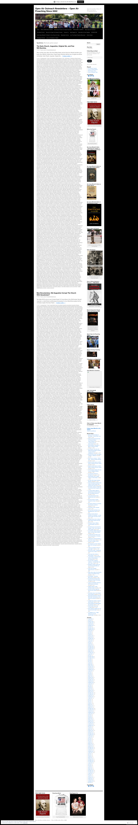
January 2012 (90, 769)
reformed (60, 221)
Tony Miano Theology (48, 380)
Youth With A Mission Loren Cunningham (69, 286)
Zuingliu (44, 287)
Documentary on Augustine (69, 107)
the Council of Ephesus (77, 242)
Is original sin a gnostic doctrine (73, 146)
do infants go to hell (76, 106)
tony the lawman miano (62, 407)
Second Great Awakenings (60, 229)
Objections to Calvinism (45, 201)
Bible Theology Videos (92, 70)
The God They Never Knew (76, 328)
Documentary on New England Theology (54, 539)
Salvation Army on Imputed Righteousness (48, 226)
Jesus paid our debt (72, 160)
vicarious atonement (67, 271)
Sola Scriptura (60, 453)
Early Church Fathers (64, 116)
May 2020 (90, 661)
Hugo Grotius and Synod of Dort (61, 443)
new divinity (47, 197)
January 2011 (90, 778)
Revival (62, 223)
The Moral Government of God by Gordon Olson (72, 251)
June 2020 (90, 660)
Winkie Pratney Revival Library (51, 377)
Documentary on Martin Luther (42, 111)
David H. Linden (68, 97)
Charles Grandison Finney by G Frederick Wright (71, 478)
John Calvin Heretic (49, 164)
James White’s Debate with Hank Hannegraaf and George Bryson (54, 151)
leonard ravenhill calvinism (47, 181)
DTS (51, 116)
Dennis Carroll (55, 98)
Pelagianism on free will (67, 208)
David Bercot (55, 97)
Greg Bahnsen (58, 324)
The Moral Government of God (56, 251)
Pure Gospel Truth (55, 217)
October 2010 (90, 779)
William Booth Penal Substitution (62, 284)
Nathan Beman (49, 195)
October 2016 (90, 711)
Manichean (39, 186)
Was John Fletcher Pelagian (42, 458)
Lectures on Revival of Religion (46, 179)
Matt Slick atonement (71, 189)
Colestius (73, 94)
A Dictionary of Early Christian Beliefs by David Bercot (56, 59)
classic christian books (45, 94)
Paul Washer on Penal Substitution (43, 208)
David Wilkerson (66, 390)
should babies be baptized (46, 232)
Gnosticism (72, 127)
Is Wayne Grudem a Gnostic (52, 150)
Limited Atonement (53, 182)
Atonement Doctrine (50, 70)
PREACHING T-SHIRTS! (78, 29)
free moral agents (72, 462)
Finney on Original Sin (57, 121)
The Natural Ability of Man (42, 252)
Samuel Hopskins (59, 228)
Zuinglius (42, 499)
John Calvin (60, 163)
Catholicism (60, 84)
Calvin (80, 79)
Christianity (39, 93)
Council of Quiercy (54, 96)
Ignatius (78, 138)
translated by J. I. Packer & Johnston (63, 269)
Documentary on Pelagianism (46, 112)
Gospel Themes (72, 128)
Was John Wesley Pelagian (49, 276)
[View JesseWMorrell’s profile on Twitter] (90, 75)
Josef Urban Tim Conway (71, 172)
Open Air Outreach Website (93, 69)
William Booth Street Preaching (75, 284)
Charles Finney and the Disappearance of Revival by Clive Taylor (69, 521)
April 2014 (90, 742)
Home (38, 29)
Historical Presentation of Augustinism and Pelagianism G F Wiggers (64, 481)
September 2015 (91, 725)
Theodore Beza (48, 506)
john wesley (64, 167)
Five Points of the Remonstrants (47, 442)
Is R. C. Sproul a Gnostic (41, 149)
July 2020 (89, 659)
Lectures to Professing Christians (49, 180)
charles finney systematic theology (59, 85)
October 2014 (90, 735)
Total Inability (52, 269)
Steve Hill (65, 233)
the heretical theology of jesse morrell (44, 250)
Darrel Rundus (50, 97)
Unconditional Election (41, 271)
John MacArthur (61, 166)
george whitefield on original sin (56, 127)
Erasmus (76, 119)
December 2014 (91, 733)
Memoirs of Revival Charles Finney (62, 477)
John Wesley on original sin (73, 464)
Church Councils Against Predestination (63, 93)
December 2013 (91, 747)
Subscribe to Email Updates (84, 32)
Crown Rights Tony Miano (42, 97)
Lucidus (46, 184)
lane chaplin (42, 176)
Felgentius (41, 121)
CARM (74, 80)
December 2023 (91, 638)
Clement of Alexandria (54, 94)
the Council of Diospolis (68, 242)
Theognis (41, 267)
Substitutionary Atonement (42, 236)
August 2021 (90, 653)
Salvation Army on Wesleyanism (49, 228)
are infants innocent (66, 66)
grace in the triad (66, 132)
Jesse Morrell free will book (47, 154)
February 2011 (90, 777)
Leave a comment (50, 287)
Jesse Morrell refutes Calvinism (48, 159)
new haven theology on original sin (71, 198)
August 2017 (90, 698)
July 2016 (89, 714)
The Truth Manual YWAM (70, 261)
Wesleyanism (44, 280)
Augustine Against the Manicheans (43, 71)
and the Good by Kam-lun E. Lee (70, 493)
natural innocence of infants (51, 467)
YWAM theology (40, 287)
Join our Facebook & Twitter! (52, 37)
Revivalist (70, 223)
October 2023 (90, 639)
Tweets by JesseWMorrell (91, 430)
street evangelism (70, 233)
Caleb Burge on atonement (73, 79)
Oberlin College (74, 199)
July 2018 (89, 685)
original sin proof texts (70, 206)
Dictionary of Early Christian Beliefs (65, 98)
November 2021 (91, 652)
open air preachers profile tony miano (63, 414)
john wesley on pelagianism (51, 168)
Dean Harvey (43, 98)
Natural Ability (74, 195)
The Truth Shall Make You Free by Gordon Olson (61, 263)
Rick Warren (42, 224)
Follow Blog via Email (92, 51)
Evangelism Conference (46, 120)
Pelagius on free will (52, 211)
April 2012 (90, 766)
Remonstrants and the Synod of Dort (53, 223)
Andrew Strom (46, 64)
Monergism (52, 194)
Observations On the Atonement (93, 507)
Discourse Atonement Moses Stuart (66, 103)
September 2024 (91, 629)
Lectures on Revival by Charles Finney (62, 177)
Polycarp (76, 214)
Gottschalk (45, 129)
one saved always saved (75, 203)
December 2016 (91, 708)
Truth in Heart (73, 269)
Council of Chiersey (47, 96)
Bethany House (62, 75)
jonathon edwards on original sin (43, 465)
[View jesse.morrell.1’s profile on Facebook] (88, 75)
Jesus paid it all (65, 160)
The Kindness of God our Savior (58, 250)
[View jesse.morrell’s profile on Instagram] (91, 786)
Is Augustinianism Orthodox (44, 141)
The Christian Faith (74, 241)
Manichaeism (79, 185)
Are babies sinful (77, 64)
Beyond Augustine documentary (43, 338)
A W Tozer (70, 59)
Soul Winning (43, 233)
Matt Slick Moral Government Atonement (44, 190)
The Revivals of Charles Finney (46, 258)
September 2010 (91, 781)
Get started (80, 1)
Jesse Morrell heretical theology (76, 154)
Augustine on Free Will (41, 72)
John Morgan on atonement (52, 167)
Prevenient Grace (51, 216)
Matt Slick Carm (78, 189)
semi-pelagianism (75, 229)
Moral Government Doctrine (66, 194)
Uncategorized (43, 58)
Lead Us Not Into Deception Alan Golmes (62, 176)
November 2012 (91, 761)
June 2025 (90, 626)
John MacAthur (67, 166)
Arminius (80, 67)
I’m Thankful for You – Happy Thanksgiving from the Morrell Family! (93, 614)
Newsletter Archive (65, 35)
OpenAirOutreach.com (51, 49)
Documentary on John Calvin (72, 110)
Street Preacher (78, 233)
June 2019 (90, 673)
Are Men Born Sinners (44, 67)
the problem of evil (44, 256)
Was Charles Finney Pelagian (57, 274)
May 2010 (90, 782)
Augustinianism (53, 73)
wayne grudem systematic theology (43, 534)
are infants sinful (73, 66)
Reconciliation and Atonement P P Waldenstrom (61, 220)
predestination (48, 215)
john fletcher (68, 164)
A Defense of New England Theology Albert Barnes (66, 480)
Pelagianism (59, 208)
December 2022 (91, 646)
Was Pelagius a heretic (45, 277)
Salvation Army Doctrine (65, 224)
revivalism (66, 223)
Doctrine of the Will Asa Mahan (43, 107)
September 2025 (91, 625)
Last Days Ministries (49, 176)
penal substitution (49, 212)
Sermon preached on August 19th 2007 (47, 230)
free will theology (53, 124)
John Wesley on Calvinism (72, 167)
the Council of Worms (56, 243)
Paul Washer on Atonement (76, 207)
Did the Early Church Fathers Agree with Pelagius (60, 436)
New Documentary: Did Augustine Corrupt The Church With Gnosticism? (56, 294)
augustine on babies (76, 71)
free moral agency (67, 123)
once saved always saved (65, 203)
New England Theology (54, 197)
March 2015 (90, 729)
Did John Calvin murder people (51, 102)
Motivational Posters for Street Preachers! (63, 29)
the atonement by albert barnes (71, 344)
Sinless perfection (67, 232)
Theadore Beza (75, 265)
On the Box (74, 202)
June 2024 (90, 631)
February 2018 (90, 690)
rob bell (52, 224)
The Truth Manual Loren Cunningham (50, 476)
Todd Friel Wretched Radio (56, 268)
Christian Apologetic (72, 89)
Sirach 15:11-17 (75, 232)
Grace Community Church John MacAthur (54, 132)
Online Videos (90, 35)
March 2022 (90, 650)
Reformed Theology (70, 318)
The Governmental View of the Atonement (54, 249)
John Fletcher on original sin (76, 164)
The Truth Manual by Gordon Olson (60, 260)
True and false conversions (71, 394)
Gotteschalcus (39, 129)
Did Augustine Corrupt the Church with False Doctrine (51, 99)
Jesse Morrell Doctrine (60, 153)
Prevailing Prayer (44, 216)
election (64, 119)
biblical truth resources (49, 76)
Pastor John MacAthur (60, 207)
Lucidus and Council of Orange (54, 184)
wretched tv (51, 390)
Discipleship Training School (53, 103)
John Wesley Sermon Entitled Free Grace (70, 504)
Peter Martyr (41, 214)
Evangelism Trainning (55, 120)
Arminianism (51, 67)
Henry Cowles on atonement (61, 362)
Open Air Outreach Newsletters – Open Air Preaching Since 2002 (57, 10)
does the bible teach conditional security (70, 114)
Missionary (39, 194)
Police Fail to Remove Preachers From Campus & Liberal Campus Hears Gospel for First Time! (94, 484)
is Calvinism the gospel (53, 143)
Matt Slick (64, 189)
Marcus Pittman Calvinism (59, 186)
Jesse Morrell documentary (70, 153)
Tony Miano (73, 268)
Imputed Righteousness (41, 140)
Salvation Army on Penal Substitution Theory (65, 226)
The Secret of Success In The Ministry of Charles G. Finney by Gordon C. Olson (59, 259)
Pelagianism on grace (76, 208)
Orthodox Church (41, 207)
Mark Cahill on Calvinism (74, 186)
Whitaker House (51, 529)
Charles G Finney (57, 88)
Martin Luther (43, 189)
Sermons (72, 230)
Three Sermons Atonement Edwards (69, 267)
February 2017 (90, 705)
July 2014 (89, 738)
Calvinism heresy (44, 80)
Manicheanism (44, 186)
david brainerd (61, 97)
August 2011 (90, 773)
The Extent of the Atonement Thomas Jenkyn (58, 246)
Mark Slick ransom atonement (60, 398)
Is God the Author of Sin (74, 143)
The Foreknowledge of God (72, 246)
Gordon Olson (66, 128)
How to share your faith (41, 137)
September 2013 (91, 751)
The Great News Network (77, 249)
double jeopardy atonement (73, 115)
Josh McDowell (52, 173)
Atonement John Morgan (70, 70)
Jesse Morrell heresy (57, 154)
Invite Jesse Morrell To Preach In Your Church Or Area (48, 35)
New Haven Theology (47, 198)
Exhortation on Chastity (69, 120)
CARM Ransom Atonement (66, 81)
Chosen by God (64, 89)
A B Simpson (67, 58)
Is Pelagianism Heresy (59, 147)
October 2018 (90, 681)
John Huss (39, 166)
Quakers (68, 217)
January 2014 (90, 746)
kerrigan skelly (76, 173)
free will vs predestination (62, 124)
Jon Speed (41, 169)
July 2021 (89, 655)
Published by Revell (47, 217)
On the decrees (56, 203)
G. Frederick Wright (76, 124)
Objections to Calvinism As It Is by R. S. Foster (59, 201)
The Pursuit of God (51, 256)
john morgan (43, 167)
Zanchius (61, 506)
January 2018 (90, 691)
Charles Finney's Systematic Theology (56, 86)
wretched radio (73, 316)
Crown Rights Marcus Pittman (76, 96)
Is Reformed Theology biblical (52, 149)
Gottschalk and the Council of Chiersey (69, 129)
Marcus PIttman (51, 186)
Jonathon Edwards (47, 169)
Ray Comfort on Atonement (46, 220)
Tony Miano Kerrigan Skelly (47, 395)
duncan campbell (55, 116)
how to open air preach (76, 136)
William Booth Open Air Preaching (49, 284)
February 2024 (90, 635)
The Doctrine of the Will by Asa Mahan (48, 353)
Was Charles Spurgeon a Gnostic (69, 274)
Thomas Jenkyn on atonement (56, 267)
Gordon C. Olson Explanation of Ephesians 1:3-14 (53, 128)
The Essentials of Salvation (55, 245)
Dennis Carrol (49, 98)
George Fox (77, 125)
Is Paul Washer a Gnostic (49, 147)
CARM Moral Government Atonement (44, 399)
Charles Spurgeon (57, 89)
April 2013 (90, 756)
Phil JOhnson (47, 214)
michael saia (71, 193)
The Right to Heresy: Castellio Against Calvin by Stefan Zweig (65, 258)
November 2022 (91, 647)
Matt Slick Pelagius (65, 190)
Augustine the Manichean (45, 73)
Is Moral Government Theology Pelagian (59, 146)
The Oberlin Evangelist (70, 370)
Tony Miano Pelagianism (56, 397)
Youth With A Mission (57, 286)
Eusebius (80, 119)
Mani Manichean (73, 185)
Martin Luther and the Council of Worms (54, 189)
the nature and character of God (67, 254)
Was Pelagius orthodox (54, 277)
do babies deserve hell (69, 410)
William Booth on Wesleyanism (56, 375)
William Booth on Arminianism (70, 281)
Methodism (54, 191)
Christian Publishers (69, 92)
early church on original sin (60, 118)
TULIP (80, 269)
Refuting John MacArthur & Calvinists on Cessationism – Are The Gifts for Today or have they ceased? (94, 515)
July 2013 (89, 753)
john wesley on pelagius (62, 168)
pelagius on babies (44, 211)
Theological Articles (41, 37)
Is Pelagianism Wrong (78, 147)
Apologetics (51, 64)
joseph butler (79, 172)
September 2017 (91, 696)
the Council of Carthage (48, 242)
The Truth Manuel (52, 329)
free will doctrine (46, 124)
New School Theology (66, 199)
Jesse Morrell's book (47, 160)
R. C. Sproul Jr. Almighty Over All (47, 219)
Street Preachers (40, 234)
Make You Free (64, 185)
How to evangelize (60, 136)
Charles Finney (66, 84)
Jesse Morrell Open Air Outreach (74, 155)
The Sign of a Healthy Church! (93, 541)
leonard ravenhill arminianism (75, 528)
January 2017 (90, 707)
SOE (79, 232)
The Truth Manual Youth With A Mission (57, 261)
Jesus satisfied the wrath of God (46, 162)
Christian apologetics (53, 90)
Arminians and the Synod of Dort (71, 67)
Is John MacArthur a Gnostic (49, 145)
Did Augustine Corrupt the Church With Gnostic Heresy (51, 101)
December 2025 (91, 622)
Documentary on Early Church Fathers (44, 110)
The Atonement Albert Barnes (72, 237)
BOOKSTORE (94, 32)
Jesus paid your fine (63, 363)
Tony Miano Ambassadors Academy (66, 416)
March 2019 (90, 676)
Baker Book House (66, 73)
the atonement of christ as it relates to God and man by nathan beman (58, 239)
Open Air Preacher (73, 204)
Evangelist (62, 120)
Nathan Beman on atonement (58, 195)
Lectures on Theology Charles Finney (47, 477)
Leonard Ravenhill (70, 180)
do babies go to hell (46, 106)
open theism (58, 206)
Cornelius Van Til (79, 94)
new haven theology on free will (57, 198)
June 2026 (90, 620)
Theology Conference (47, 394)
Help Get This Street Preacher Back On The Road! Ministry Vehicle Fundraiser (94, 440)
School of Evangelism (76, 228)
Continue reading (67, 56)
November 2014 (91, 734)
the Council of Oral (40, 243)
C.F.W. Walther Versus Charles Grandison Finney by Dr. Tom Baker (49, 79)
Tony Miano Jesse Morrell (58, 395)
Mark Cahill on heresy (58, 188)
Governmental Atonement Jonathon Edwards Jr (50, 131)
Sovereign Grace (49, 233)
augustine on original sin (59, 72)
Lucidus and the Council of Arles (67, 184)
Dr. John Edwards (76, 495)
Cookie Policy (25, 822)
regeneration (43, 223)
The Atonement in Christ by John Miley (55, 238)
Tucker (77, 269)
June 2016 (90, 716)
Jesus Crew (59, 160)
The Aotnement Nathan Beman (60, 237)
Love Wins (42, 184)
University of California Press (51, 271)
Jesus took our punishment (58, 162)
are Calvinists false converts (48, 66)
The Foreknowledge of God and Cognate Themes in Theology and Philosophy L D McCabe (58, 247)
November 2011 (91, 771)
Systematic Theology (78, 236)
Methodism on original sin (62, 191)
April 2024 (90, 634)
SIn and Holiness (55, 232)
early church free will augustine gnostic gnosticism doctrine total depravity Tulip (59, 307)
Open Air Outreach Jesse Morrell (63, 204)
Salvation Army (58, 224)
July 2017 (89, 699)
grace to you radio (73, 132)
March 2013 (90, 757)
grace (44, 132)
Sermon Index (76, 332)
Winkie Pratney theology (47, 286)
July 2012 (89, 764)
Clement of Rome (62, 94)
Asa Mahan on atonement (46, 68)
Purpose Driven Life (63, 217)
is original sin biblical (60, 463)
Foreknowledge (48, 123)
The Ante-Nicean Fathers (48, 237)
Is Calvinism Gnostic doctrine (59, 142)
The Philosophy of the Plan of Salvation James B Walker (50, 478)
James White (71, 150)
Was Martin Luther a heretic (76, 421)
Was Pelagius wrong (64, 277)
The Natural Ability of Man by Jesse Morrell (55, 252)
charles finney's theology (69, 86)
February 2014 (90, 744)
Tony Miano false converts (65, 419)
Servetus (76, 230)
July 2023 (89, 642)
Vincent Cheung (43, 272)
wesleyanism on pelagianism (64, 280)
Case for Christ (75, 81)
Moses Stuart (42, 195)
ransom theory (56, 219)
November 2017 (91, 694)
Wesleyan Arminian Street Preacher (69, 278)
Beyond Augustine (69, 75)
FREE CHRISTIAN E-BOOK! (47, 29)
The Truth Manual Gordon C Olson (73, 260)
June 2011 (90, 774)
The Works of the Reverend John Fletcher (63, 265)
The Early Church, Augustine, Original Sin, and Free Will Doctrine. (55, 47)
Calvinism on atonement (53, 80)
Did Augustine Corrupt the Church (63, 338)
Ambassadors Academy (47, 63)
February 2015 (90, 730)
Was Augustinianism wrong (45, 274)
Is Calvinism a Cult (63, 141)
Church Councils (52, 93)
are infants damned (58, 66)
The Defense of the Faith (72, 243)
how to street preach (50, 137)
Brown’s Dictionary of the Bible (61, 77)
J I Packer (60, 150)
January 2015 (90, 731)
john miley (72, 166)
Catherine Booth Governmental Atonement (59, 83)
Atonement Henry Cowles (60, 70)
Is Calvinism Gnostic (49, 142)
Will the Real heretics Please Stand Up (44, 542)
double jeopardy (64, 115)
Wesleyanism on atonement (53, 280)
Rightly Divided (48, 224)
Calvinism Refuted (61, 80)
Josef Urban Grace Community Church (64, 171)
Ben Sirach (56, 75)
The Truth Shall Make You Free (46, 263)
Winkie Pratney (49, 285)
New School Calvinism (45, 199)
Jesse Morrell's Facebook (92, 68)
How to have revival (68, 136)
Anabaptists (55, 63)
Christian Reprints (77, 92)
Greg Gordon (43, 133)
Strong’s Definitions (61, 234)
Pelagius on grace (60, 211)
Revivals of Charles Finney (53, 512)
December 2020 (91, 656)
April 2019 (90, 674)
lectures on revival (51, 177)
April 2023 (90, 643)
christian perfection (44, 92)
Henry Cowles (68, 133)
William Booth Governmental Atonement (56, 281)
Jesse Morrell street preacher (73, 159)
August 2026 (90, 618)
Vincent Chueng (50, 272)
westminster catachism (64, 402)
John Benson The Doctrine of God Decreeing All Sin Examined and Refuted (54, 508)
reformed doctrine (66, 221)
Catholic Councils (40, 84)
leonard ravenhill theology (63, 528)
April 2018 (90, 687)
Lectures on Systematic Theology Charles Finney (61, 179)
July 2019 (89, 672)
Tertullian (41, 237)
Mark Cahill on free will (49, 188)
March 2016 (90, 718)
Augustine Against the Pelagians (57, 71)
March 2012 (90, 768)
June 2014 (90, 739)
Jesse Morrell (74, 151)
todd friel (78, 267)
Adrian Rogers (67, 61)
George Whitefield (46, 127)
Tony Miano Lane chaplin (55, 418)
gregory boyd (48, 133)
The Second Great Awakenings (73, 515)
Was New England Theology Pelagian (62, 276)
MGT (55, 193)
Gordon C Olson (40, 128)
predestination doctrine (55, 215)
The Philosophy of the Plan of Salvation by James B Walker (52, 255)
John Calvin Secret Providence (60, 164)
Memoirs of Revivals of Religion (46, 191)
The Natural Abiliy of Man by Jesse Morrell (52, 254)
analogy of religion (61, 63)
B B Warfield (59, 73)
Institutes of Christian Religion (59, 140)
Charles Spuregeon (49, 89)
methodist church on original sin (43, 193)
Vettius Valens (60, 271)
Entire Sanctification (70, 119)
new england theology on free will (66, 197)
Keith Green (70, 173)
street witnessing (54, 234)
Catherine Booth (40, 323)
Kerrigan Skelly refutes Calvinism (43, 175)
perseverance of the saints (44, 402)
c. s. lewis (69, 77)
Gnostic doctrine (66, 127)
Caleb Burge (65, 79)
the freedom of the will (75, 247)
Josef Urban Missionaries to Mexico (46, 172)
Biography (56, 76)
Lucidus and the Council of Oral (68, 449)
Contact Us (66, 32)
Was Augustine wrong (67, 273)
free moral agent (74, 123)
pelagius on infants (68, 211)
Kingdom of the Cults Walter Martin (65, 175)
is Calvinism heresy (62, 423)
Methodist (70, 191)
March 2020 (90, 664)
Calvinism (39, 80)
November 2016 (91, 709)
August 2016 (90, 713)
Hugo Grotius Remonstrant (71, 138)
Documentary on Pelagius (58, 112)
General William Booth (49, 125)
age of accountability (59, 62)
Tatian (38, 237)
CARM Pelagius (57, 81)
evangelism (39, 120)
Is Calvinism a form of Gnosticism (74, 141)
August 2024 (90, 630)
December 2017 (91, 692)
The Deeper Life (64, 243)
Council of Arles (40, 96)
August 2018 (90, 683)
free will (41, 124)
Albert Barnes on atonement (74, 62)
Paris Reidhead (53, 207)
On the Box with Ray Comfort (54, 415)
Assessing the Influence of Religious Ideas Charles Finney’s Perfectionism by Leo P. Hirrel (58, 520)
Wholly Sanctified (56, 530)
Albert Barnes (66, 62)
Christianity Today (44, 93)
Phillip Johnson (53, 214)
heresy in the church (45, 134)
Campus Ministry (69, 80)
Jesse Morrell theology (58, 388)
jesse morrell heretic (65, 154)
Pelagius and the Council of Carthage (48, 210)
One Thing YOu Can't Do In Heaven (61, 332)
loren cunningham (71, 182)
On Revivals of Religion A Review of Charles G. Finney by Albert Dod (57, 202)
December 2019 (91, 666)
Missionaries (76, 193)
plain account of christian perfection (67, 214)
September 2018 (91, 682)
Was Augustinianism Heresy (53, 456)
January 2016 (90, 721)
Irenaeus (74, 140)
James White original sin (69, 463)
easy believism (59, 119)
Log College (65, 182)
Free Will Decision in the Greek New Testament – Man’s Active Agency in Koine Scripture (94, 528)
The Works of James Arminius (49, 265)
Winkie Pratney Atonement (58, 285)
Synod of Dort (54, 236)
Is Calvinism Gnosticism (70, 142)
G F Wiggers (69, 124)
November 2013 (91, 748)
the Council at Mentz (46, 454)
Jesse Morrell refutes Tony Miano (60, 159)
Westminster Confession (73, 506)
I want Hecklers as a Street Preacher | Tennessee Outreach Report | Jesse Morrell (94, 558)
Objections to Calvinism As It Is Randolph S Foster (46, 480)
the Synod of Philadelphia (74, 455)
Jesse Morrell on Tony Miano (62, 155)
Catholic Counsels (47, 84)
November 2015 (91, 722)
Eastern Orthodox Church (51, 119)
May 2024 (90, 633)
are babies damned (58, 64)
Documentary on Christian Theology (48, 108)
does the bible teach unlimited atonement (53, 115)
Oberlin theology (46, 366)
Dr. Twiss (48, 116)
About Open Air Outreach (90, 29)
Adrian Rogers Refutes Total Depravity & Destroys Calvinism (58, 491)
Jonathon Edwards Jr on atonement (67, 169)
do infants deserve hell (67, 106)
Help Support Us (73, 32)
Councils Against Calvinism (64, 96)
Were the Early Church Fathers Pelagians (53, 278)
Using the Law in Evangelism (51, 341)
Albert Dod (39, 520)
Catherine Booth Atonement (44, 83)
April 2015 (90, 727)
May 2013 (90, 755)
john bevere (55, 163)
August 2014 (90, 736)
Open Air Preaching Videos (93, 72)
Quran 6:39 (73, 217)
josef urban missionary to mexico (59, 172)
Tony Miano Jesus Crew (72, 395)
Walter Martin (56, 272)
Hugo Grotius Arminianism (49, 138)
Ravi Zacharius (69, 219)
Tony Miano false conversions (54, 419)
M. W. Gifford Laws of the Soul (55, 185)
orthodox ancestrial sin (41, 469)
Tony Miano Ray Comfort (44, 418)
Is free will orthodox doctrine (63, 143)
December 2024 (91, 628)
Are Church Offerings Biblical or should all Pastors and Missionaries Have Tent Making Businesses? (94, 492)
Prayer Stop (42, 215)
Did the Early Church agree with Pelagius (66, 102)
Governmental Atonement (69, 309)
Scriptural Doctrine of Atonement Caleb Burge (45, 229)
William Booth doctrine (43, 281)
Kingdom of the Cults (54, 175)
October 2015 (90, 724)
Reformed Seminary (74, 221)
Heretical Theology (53, 134)
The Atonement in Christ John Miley (70, 238)
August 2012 (90, 762)
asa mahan (39, 68)
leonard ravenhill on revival (72, 181)
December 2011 (91, 770)
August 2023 (90, 641)
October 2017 (90, 695)
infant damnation (49, 140)
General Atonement (40, 125)
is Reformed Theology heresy (64, 149)
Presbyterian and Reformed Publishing (49, 494)
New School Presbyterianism (56, 199)
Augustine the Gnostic (45, 541)
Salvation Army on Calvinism (59, 225)
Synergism (49, 236)
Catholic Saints (54, 84)
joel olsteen (66, 162)
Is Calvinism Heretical (44, 143)
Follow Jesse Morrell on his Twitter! (93, 429)
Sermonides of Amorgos (59, 230)
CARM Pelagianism (50, 81)
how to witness (68, 137)
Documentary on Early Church (75, 108)
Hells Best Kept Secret (61, 133)
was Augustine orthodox (57, 273)
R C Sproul (78, 217)
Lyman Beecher (46, 185)
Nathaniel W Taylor (68, 195)
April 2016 (90, 717)
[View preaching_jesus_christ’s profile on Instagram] (91, 75)
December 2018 (91, 679)
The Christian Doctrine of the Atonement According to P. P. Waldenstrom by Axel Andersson (58, 240)
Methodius (52, 193)
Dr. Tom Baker (43, 116)
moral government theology (47, 311)
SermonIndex (67, 230)
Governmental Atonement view (72, 355)
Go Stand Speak (78, 127)
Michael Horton (65, 193)
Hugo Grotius (74, 137)
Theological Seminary (59, 533)
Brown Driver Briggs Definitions (48, 77)
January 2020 (90, 665)
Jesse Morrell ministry (41, 155)
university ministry (55, 394)
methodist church (75, 191)
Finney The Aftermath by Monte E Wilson (70, 121)
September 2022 (91, 648)
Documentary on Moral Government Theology (58, 111)
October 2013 (90, 749)
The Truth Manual (49, 260)
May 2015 (90, 726)
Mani (69, 185)
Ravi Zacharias (63, 219)
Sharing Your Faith (54, 393)
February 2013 (90, 759)
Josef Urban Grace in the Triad (71, 379)
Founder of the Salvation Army (57, 123)
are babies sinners (67, 459)
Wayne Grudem (43, 513)
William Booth (64, 329)
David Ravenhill (75, 97)
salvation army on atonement (47, 225)
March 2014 (90, 743)
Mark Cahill (67, 186)
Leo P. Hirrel (63, 180)
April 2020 (90, 663)
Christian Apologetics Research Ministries (66, 90)
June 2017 (90, 700)
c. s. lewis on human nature (76, 77)
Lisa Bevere (60, 182)
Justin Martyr (65, 173)
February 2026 (90, 621)
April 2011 (90, 775)
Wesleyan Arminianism (50, 472)
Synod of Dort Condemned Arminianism (65, 236)
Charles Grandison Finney (66, 88)
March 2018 (90, 689)
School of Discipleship (67, 228)
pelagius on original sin (76, 211)
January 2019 (90, 678)
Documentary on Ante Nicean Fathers (56, 107)
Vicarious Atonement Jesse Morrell (52, 355)
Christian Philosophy (52, 92)
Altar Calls (41, 63)
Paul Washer (67, 207)
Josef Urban (45, 171)
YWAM (79, 286)
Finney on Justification (48, 121)
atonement (44, 70)
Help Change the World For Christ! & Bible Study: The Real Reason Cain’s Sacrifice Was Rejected (94, 597)
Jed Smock (69, 151)
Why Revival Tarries (64, 530)
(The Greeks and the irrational (56, 58)
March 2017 (90, 704)
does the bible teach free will (48, 412)
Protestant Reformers (63, 216)
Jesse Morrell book (51, 153)
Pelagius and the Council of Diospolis (63, 210)
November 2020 (91, 657)
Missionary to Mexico (45, 194)
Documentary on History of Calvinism (59, 110)
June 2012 (90, 765)
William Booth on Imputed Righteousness (50, 282)
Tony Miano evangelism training (52, 416)
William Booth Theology (41, 285)
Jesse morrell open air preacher (62, 392)
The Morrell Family (41, 32)
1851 (63, 58)
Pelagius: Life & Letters (41, 212)
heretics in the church (61, 134)
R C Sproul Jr (75, 489)
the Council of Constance (58, 242)
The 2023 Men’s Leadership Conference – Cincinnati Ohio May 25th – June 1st (94, 562)
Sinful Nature (61, 232)
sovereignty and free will (58, 233)
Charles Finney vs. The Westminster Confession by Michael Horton (50, 523)
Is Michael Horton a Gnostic (45, 146)
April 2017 (90, 703)
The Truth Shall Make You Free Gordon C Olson (59, 264)
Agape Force (51, 62)
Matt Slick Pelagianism (57, 190)
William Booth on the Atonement (65, 282)
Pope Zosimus (47, 451)
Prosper (57, 216)
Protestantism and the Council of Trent (66, 451)
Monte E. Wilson (58, 194)
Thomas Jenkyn (46, 267)
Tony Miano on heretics (73, 408)
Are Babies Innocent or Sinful (68, 64)
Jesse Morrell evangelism (51, 392)
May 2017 (90, 701)
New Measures (75, 526)
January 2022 (90, 651)
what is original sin (74, 280)
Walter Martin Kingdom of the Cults (65, 272)
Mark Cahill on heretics (67, 188)
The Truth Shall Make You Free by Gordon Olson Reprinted (67, 473)
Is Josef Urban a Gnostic (69, 145)
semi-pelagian (68, 229)
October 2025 (90, 624)
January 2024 (90, 637)
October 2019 (90, 668)
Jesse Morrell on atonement (50, 155)
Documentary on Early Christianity (62, 108)
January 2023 (90, 644)
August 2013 (90, 752)
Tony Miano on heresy (64, 408)
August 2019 (90, 670)
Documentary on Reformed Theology (70, 112)
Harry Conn (54, 133)
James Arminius (66, 150)
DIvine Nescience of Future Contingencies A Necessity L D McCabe (62, 105)
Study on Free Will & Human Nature (72, 234)
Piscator (58, 214)
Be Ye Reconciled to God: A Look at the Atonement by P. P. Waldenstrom (61, 346)
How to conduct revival (51, 136)
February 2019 (90, 677)
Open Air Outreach (52, 204)
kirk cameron (75, 175)
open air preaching (52, 206)
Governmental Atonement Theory (66, 131)
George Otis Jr (39, 127)
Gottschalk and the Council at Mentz (54, 129)
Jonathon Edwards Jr (56, 169)
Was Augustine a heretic (48, 273)
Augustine (77, 70)
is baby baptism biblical (55, 141)
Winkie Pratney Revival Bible (69, 285)
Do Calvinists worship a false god (56, 106)
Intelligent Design (68, 140)
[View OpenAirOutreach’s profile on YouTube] (93, 75)
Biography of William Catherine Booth (65, 76)
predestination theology (65, 215)
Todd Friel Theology (47, 268)
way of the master (71, 277)
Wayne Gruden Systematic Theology (68, 380)
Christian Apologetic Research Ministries (50, 427)
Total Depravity (47, 269)
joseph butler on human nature (43, 173)
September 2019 (91, 669)
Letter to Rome (47, 182)
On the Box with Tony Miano (47, 203)
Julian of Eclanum (58, 173)
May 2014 (90, 740)
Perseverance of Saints (69, 212)
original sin (63, 206)
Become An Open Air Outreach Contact (54, 32)
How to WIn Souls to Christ (59, 137)
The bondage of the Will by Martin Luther (70, 239)
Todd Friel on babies (66, 471)
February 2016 (90, 720)
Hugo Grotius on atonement (60, 138)
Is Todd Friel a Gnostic (75, 149)
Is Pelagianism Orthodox (68, 147)
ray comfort (74, 219)
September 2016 (91, 712)
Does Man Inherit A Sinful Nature (56, 336)
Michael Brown (59, 193)
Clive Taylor (69, 94)
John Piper (60, 167)
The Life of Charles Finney (45, 251)
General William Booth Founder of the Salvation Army (64, 125)
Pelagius (38, 210)
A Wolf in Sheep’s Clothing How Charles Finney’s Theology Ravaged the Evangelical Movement (59, 60)
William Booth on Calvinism (58, 373)
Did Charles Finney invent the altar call (69, 101)
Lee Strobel (58, 180)
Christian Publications (61, 92)
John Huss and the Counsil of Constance (49, 166)
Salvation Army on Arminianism (57, 367)
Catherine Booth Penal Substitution (74, 83)
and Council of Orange (70, 63)
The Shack (77, 259)
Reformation (55, 221)
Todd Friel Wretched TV (66, 268)
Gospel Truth (78, 128)
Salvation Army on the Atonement (46, 370)
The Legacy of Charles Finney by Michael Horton (66, 524)
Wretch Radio (48, 513)
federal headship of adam (61, 405)
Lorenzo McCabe (40, 484)
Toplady (42, 269)
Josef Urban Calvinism (52, 171)
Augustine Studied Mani (69, 72)
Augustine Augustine (68, 71)
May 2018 (90, 686)
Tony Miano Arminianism (46, 397)
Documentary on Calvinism (50, 538)
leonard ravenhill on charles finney (59, 181)
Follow (89, 61)
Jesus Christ (54, 160)
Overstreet (47, 207)
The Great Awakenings (67, 249)
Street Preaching (47, 234)
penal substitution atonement (59, 212)
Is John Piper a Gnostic (59, 145)
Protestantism (70, 216)
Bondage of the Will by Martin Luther (49, 497)
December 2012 (91, 760)
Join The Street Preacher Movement (77, 35)
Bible (43, 76)
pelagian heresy (54, 208)
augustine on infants (50, 72)
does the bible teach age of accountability (54, 114)
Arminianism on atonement (59, 67)
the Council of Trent (48, 243)
